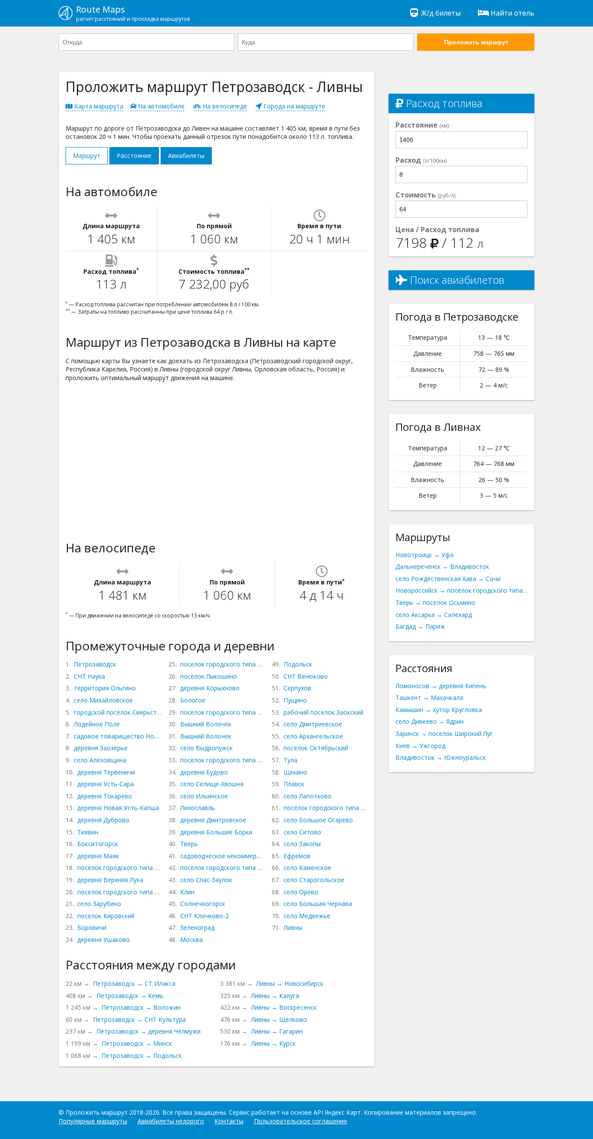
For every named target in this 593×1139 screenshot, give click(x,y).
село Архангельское (313, 736)
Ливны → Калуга (275, 995)
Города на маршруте (293, 106)
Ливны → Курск (273, 1043)
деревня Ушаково (103, 939)
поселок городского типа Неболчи (119, 867)
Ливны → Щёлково (279, 1019)
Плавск (293, 784)
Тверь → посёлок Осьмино (435, 602)
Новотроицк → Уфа (424, 555)
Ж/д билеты (441, 13)
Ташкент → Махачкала (429, 697)
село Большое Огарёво (318, 820)
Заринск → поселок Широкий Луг (444, 733)
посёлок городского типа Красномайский (222, 712)
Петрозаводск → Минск (137, 1043)
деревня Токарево (104, 796)
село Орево (300, 892)
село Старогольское (313, 880)
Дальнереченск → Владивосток (442, 566)
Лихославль (197, 808)
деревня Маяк (98, 856)
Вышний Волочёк (205, 724)
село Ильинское (204, 796)
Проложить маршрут (476, 42)
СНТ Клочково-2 (204, 916)
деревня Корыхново (210, 688)
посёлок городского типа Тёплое (325, 808)
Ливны (292, 927)
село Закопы (302, 844)
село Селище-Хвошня (212, 784)
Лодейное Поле (97, 724)
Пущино (295, 700)
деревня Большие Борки (216, 832)
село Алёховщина (100, 760)
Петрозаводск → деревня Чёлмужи (148, 1031)
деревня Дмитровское (213, 820)
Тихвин (87, 832)
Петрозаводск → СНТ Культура (139, 1019)
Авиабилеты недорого (171, 1121)
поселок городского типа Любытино (119, 892)
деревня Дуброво (103, 820)
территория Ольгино (105, 688)
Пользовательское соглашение (300, 1121)
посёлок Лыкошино (208, 676)
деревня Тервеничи (106, 772)
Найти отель (512, 13)
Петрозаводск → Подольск (142, 1055)
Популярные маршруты (93, 1121)
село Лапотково (307, 796)
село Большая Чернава (317, 903)
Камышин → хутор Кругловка (438, 710)
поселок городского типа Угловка (222, 664)
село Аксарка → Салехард (433, 615)
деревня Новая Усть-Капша (118, 808)
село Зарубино (99, 903)
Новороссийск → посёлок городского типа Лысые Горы (461, 590)
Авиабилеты (186, 155)
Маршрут (86, 155)
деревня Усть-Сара (105, 784)
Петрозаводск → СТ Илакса (134, 983)
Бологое (192, 700)
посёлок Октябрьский (315, 748)
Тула (290, 760)
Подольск (297, 664)
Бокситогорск (97, 844)
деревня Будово (204, 772)
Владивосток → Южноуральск (440, 757)
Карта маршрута (97, 106)
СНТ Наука (89, 676)
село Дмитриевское (312, 724)
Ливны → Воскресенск (283, 1007)
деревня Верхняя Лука (110, 880)
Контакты (229, 1121)
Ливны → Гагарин (277, 1031)
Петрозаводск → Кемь (129, 995)
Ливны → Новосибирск (289, 983)
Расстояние (134, 155)
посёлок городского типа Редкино (222, 867)
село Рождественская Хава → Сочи (448, 578)
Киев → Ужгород (420, 746)
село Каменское (307, 867)
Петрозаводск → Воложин (141, 1007)
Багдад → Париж (420, 626)
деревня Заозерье (101, 748)
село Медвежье (306, 916)
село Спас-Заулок (206, 880)
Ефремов (296, 856)
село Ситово (302, 832)
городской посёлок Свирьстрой (117, 712)
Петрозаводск (95, 664)
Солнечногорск (202, 903)
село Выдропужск (206, 748)
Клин (187, 892)
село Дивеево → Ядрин (429, 721)
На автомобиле (160, 106)
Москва (191, 939)
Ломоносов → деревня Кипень (440, 686)
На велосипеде (224, 106)
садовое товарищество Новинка (117, 736)
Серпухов (297, 688)
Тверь (189, 844)
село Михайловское (103, 700)
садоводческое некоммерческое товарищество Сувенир (222, 856)
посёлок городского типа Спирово (222, 760)
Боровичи (91, 927)
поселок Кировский (106, 916)
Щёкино (295, 772)
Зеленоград (197, 927)
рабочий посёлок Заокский (323, 712)
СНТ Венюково (305, 676)
